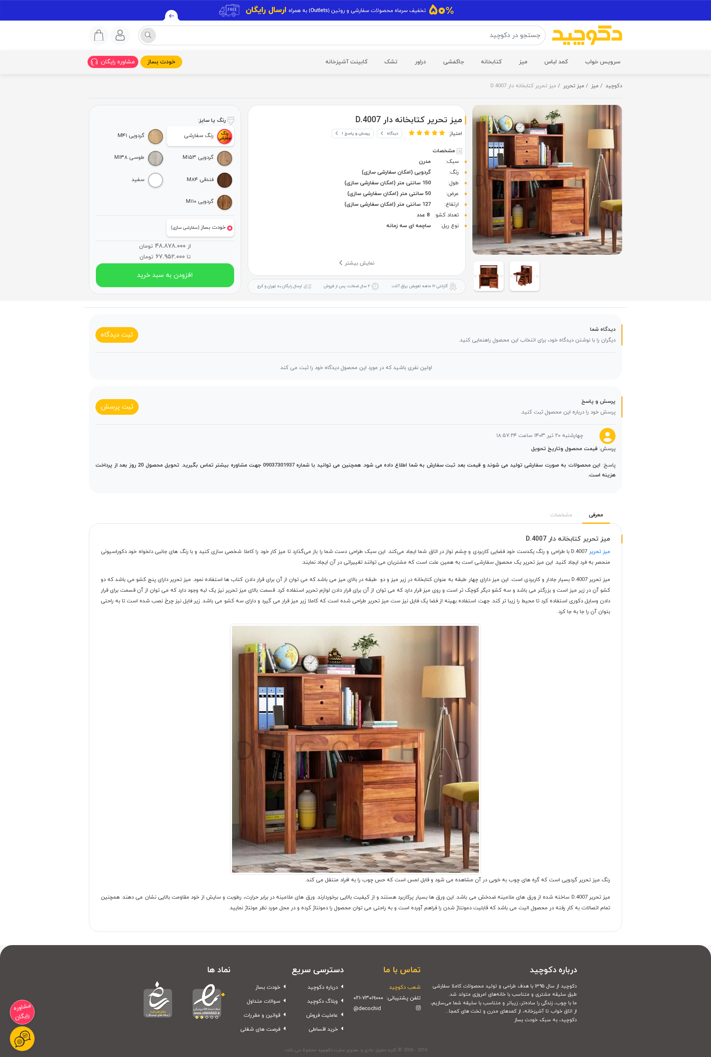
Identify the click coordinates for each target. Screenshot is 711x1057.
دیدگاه (392, 133)
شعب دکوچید (405, 987)
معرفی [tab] (596, 515)
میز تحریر (599, 551)
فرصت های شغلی (260, 1029)
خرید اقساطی (323, 1029)
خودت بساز (161, 62)
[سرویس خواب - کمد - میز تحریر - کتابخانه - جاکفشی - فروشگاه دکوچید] (587, 35)
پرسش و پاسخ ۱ (356, 133)
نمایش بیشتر (358, 263)
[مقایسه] (482, 129)
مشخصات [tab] (561, 515)
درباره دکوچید (323, 987)
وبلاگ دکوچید (322, 1001)
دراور (420, 62)
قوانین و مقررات (262, 1015)
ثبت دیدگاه (117, 334)
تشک (390, 62)
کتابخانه (491, 62)
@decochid (367, 1009)
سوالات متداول (263, 1001)
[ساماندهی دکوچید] (158, 1000)
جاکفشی (453, 62)
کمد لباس (556, 62)
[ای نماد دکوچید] (207, 1000)
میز (523, 62)
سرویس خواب (602, 62)
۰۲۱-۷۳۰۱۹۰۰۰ (368, 998)
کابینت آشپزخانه (346, 62)
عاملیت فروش (322, 1015)
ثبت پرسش (117, 406)
